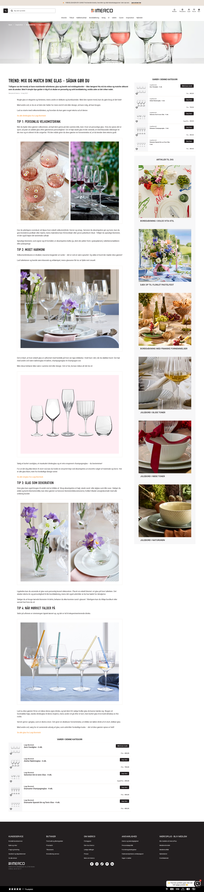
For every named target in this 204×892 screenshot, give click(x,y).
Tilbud (71, 18)
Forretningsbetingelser (129, 850)
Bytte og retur (12, 845)
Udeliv (114, 18)
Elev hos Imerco (89, 845)
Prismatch (49, 845)
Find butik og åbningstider (54, 841)
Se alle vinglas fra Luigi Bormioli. (30, 477)
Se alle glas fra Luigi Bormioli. (29, 732)
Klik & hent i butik (122, 746)
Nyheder (140, 18)
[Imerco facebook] (92, 864)
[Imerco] (102, 10)
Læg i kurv (124, 759)
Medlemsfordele (164, 845)
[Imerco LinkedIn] (112, 864)
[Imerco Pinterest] (107, 864)
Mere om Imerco (89, 858)
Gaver (121, 18)
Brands (64, 18)
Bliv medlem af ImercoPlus (168, 841)
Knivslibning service (52, 854)
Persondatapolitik (127, 845)
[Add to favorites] (10, 753)
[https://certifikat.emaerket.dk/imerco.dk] (194, 889)
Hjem (10, 25)
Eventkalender (164, 858)
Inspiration (130, 18)
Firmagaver (87, 841)
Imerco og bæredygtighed (130, 841)
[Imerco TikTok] (102, 864)
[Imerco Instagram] (97, 864)
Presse (86, 854)
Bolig (104, 18)
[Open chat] (5, 10)
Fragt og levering (13, 850)
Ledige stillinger (89, 850)
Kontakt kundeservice (15, 841)
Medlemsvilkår (164, 850)
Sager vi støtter (126, 858)
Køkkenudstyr (81, 18)
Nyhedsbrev (163, 854)
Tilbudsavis (50, 850)
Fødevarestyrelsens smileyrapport (132, 854)
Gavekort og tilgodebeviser (17, 854)
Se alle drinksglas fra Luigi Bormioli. (31, 115)
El (108, 18)
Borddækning (94, 18)
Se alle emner (12, 858)
